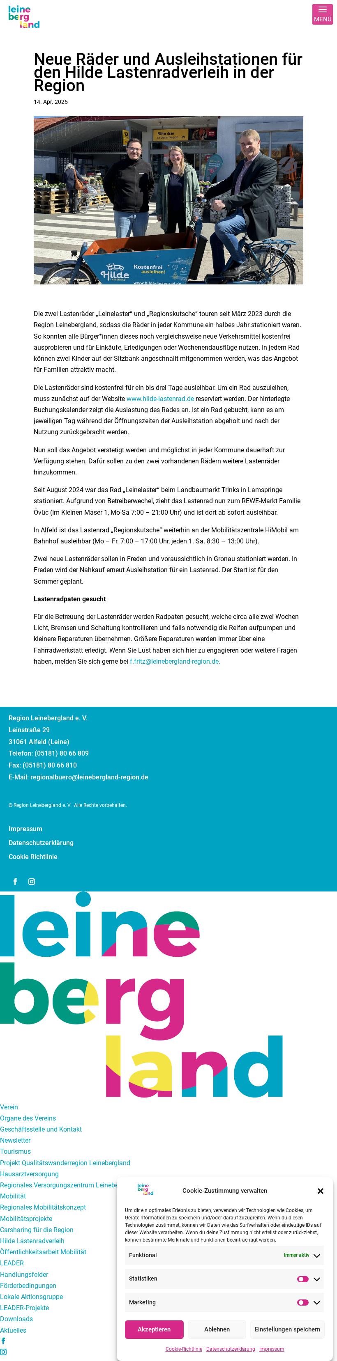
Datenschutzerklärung (230, 1349)
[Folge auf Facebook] (15, 881)
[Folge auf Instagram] (31, 881)
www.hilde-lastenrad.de (160, 399)
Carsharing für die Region (37, 1230)
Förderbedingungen (28, 1286)
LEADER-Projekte (24, 1308)
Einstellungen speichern (287, 1329)
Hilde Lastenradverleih (32, 1241)
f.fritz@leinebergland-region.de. (175, 661)
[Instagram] (3, 1352)
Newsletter (15, 1140)
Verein (9, 1107)
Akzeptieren (154, 1329)
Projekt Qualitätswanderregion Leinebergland (65, 1163)
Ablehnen (217, 1329)
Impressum (271, 1349)
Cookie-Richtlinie (184, 1349)
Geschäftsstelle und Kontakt (41, 1129)
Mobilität (13, 1196)
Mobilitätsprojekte (26, 1219)
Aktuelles (13, 1330)
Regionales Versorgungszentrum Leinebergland (68, 1185)
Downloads (16, 1319)
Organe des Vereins (28, 1118)
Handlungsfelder (24, 1275)
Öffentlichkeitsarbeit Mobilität (43, 1252)
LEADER (12, 1263)
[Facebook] (3, 1341)
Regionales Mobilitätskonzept (43, 1207)
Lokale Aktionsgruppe (31, 1297)
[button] (320, 1191)
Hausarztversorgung (29, 1174)
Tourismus (15, 1151)
